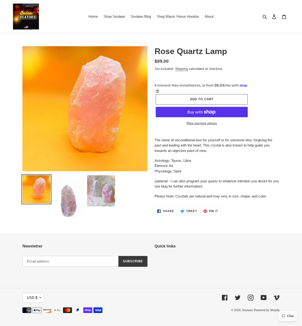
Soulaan (247, 310)
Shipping (181, 69)
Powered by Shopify (267, 310)
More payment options (202, 123)
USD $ (32, 298)
